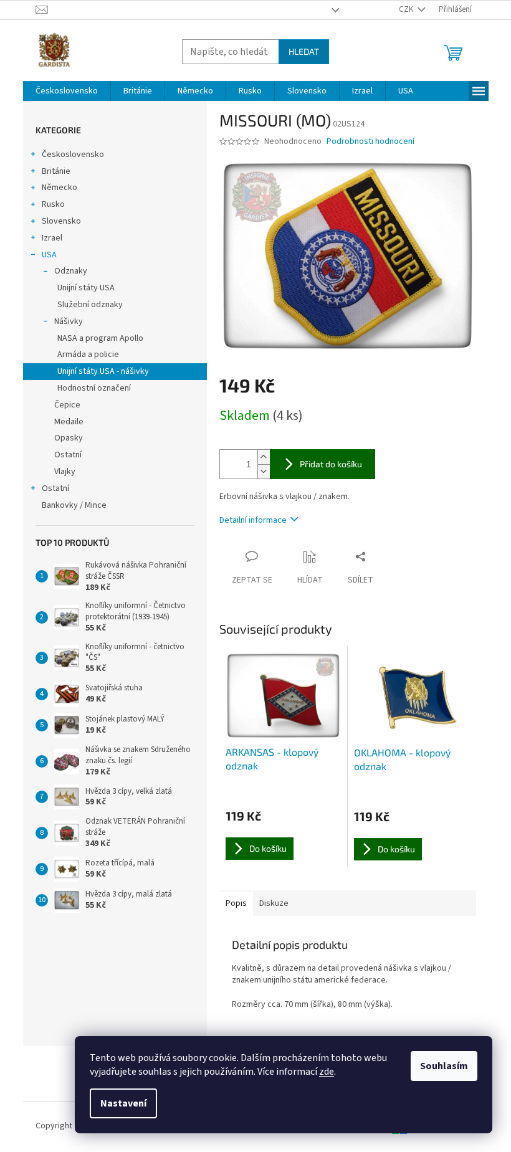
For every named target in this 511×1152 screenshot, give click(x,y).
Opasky (68, 438)
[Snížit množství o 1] (263, 471)
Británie (56, 171)
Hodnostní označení (94, 388)
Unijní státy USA (86, 288)
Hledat (304, 51)
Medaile (69, 422)
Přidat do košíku (331, 464)
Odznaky (70, 271)
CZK (407, 9)
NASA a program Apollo (100, 338)
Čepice (67, 405)
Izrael (52, 238)
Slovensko (61, 221)
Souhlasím (444, 1066)
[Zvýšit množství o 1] (263, 457)
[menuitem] (66, 91)
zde (326, 1071)
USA (49, 255)
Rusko (53, 204)
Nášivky (68, 321)
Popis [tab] (236, 903)
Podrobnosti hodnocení (370, 142)
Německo (59, 187)
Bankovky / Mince (74, 505)
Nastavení (123, 1103)
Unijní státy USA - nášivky (103, 371)
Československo (73, 154)
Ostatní (68, 455)
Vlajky (64, 471)
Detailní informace (253, 520)
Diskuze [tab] (274, 903)
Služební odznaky (90, 304)
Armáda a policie (88, 354)
